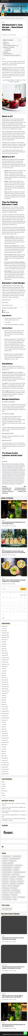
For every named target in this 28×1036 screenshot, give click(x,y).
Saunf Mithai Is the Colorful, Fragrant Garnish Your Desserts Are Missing (7, 490)
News (3, 793)
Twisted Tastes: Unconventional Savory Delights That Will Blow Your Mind (13, 967)
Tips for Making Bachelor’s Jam (11, 45)
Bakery (3, 782)
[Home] (2, 14)
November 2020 (5, 764)
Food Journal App (20, 473)
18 (7, 608)
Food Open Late (12, 860)
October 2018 (5, 771)
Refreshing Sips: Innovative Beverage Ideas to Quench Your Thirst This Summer (13, 551)
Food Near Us (5, 858)
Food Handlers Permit (9, 466)
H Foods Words (9, 481)
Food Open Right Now (7, 867)
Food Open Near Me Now (7, 865)
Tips (24, 80)
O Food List (4, 892)
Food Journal (13, 473)
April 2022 (4, 729)
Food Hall (9, 465)
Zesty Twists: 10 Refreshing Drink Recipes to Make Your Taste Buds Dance (14, 580)
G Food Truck (15, 477)
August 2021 (4, 744)
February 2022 (5, 733)
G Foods (20, 477)
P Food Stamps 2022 (6, 899)
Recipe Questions (8, 53)
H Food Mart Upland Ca (9, 479)
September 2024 (5, 664)
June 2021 (4, 749)
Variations (6, 52)
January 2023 (5, 709)
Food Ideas (8, 469)
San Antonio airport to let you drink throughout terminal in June (20, 489)
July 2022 (4, 722)
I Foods (6, 483)
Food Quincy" (5, 878)
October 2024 (5, 662)
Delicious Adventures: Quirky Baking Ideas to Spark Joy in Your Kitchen (12, 996)
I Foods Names (12, 483)
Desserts (4, 786)
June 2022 (4, 724)
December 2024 (5, 657)
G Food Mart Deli (10, 475)
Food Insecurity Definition (12, 470)
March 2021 (4, 756)
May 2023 (4, 700)
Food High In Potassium (12, 467)
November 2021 (5, 738)
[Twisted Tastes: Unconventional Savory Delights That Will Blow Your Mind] (14, 954)
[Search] (26, 14)
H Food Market (18, 478)
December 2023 (5, 684)
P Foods (14, 897)
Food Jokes (7, 473)
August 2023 (4, 693)
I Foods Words (19, 483)
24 (3, 611)
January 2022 (5, 735)
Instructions (8, 50)
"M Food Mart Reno (6, 856)
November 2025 (5, 635)
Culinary (3, 784)
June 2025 (4, 644)
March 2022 (4, 731)
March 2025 (4, 650)
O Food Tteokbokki (6, 897)
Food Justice (15, 474)
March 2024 (4, 677)
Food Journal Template (6, 474)
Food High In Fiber (18, 466)
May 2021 (4, 751)
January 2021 (5, 760)
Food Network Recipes (15, 858)
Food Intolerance (21, 470)
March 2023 (4, 704)
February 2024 (5, 680)
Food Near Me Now (17, 856)
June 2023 (4, 697)
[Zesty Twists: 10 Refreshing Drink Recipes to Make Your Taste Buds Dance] (14, 567)
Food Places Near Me (6, 872)
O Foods (11, 892)
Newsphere (15, 1034)
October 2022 (5, 715)
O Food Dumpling (6, 890)
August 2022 (4, 720)
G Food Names (18, 475)
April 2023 (4, 702)
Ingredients (8, 48)
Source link (4, 461)
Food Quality (13, 876)
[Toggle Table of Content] (18, 40)
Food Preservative (6, 874)
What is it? (6, 42)
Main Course (4, 790)
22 (21, 608)
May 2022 (4, 726)
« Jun (3, 618)
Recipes (3, 795)
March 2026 (4, 630)
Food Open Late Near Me (7, 863)
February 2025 (5, 653)
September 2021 (5, 742)
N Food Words (14, 888)
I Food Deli (15, 481)
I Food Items (20, 481)
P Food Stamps (21, 897)
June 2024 (4, 671)
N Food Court (20, 881)
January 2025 (5, 655)
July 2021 (4, 747)
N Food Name (20, 883)
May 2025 (4, 646)
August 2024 (4, 666)
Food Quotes (19, 878)
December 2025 (5, 633)
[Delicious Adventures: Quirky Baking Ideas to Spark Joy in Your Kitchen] (14, 983)
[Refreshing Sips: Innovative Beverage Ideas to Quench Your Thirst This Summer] (14, 538)
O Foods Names (5, 894)
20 (14, 608)
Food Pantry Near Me (6, 869)
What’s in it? (6, 44)
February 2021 (5, 758)
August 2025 (4, 639)
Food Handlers (15, 465)
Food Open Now (18, 865)
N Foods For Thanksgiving (13, 885)
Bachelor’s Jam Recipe (9, 47)
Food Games (7, 463)
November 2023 (5, 686)
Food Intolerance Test (6, 471)
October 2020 (5, 767)
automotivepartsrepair (7, 908)
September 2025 (5, 637)
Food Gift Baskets (14, 463)
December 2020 (5, 762)
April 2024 (4, 675)
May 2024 (4, 673)
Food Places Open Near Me (19, 872)
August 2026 (4, 626)
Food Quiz (12, 878)
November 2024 (5, 659)
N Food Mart (12, 883)
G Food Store (9, 477)
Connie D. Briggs (12, 34)
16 (24, 605)
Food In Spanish (14, 469)
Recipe (8, 80)
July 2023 (4, 695)
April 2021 (4, 753)
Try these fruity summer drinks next (12, 55)
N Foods (4, 885)
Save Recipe (6, 312)
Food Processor (15, 874)
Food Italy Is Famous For (17, 471)
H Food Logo (11, 478)
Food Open (4, 860)
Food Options (16, 867)
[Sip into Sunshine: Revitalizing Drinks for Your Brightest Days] (14, 509)
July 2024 (4, 668)
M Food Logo (13, 881)
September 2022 (5, 717)
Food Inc (20, 469)
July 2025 (4, 642)
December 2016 (5, 773)
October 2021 (5, 740)
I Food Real (11, 482)
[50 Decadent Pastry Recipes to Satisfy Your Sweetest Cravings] (14, 925)
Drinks (3, 22)
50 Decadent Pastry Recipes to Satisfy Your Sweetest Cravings (13, 938)
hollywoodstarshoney (7, 909)
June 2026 (4, 628)
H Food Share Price (18, 479)
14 (17, 605)
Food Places (16, 869)
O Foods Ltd (17, 892)
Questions (16, 81)
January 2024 (5, 682)
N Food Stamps (5, 888)
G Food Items (21, 474)
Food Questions (21, 876)
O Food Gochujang (16, 890)
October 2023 (5, 688)
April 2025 (4, 648)
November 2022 (5, 713)
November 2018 (5, 769)
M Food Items (5, 881)
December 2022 (5, 711)
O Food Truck (14, 894)
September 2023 (5, 691)
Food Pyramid (5, 876)
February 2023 (5, 706)
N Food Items (5, 883)
